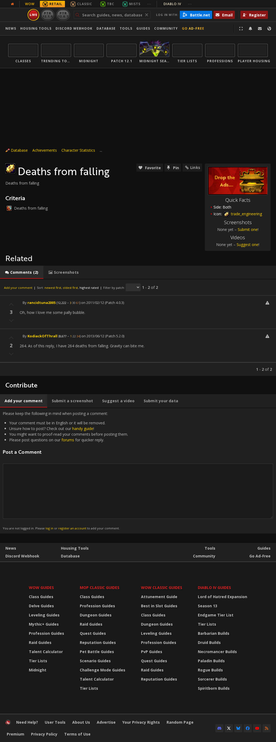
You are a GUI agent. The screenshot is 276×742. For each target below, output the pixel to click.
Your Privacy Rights (141, 722)
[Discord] (219, 728)
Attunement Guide (159, 596)
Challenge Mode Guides (102, 669)
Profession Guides (46, 633)
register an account (72, 528)
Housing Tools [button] (35, 28)
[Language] (269, 29)
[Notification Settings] (250, 29)
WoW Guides (41, 587)
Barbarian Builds (213, 633)
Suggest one (247, 244)
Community (166, 28)
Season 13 (207, 605)
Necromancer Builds (217, 651)
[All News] (12, 4)
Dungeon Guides (96, 615)
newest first (52, 288)
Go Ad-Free (193, 28)
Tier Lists (38, 660)
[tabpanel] (138, 327)
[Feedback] (260, 29)
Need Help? (27, 722)
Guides (143, 28)
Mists (134, 4)
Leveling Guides (44, 615)
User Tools (55, 722)
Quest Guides (93, 633)
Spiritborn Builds (214, 688)
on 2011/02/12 (92, 302)
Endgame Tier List (215, 615)
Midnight (37, 669)
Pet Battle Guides (97, 651)
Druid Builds (209, 642)
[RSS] (267, 728)
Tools (210, 548)
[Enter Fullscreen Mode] (241, 29)
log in (49, 528)
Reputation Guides (98, 642)
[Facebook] (248, 728)
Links (195, 167)
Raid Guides (40, 642)
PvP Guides (151, 651)
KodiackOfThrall (42, 336)
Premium (15, 734)
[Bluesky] (238, 728)
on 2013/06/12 (92, 336)
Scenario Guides (95, 660)
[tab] (21, 272)
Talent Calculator (46, 651)
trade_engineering (246, 213)
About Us (81, 722)
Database (106, 28)
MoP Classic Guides (99, 587)
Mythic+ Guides (44, 624)
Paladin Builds (211, 660)
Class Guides (41, 596)
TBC (110, 4)
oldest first (70, 288)
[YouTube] (257, 728)
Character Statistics (78, 150)
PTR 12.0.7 (63, 14)
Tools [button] (126, 28)
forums (67, 439)
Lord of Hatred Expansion (222, 596)
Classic (84, 4)
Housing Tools (75, 548)
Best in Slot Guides (159, 605)
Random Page (180, 722)
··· (149, 4)
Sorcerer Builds (212, 679)
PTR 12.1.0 (48, 14)
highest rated (89, 288)
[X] (229, 728)
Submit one (248, 229)
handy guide (82, 428)
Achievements (44, 150)
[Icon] (10, 168)
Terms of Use (77, 734)
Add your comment (18, 288)
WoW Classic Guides (161, 587)
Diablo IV (178, 4)
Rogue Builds (210, 669)
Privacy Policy (44, 734)
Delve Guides (41, 605)
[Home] (8, 723)
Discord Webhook (74, 28)
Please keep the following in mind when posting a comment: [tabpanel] (65, 470)
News (10, 28)
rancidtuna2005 (41, 302)
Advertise (106, 722)
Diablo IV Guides (214, 587)
